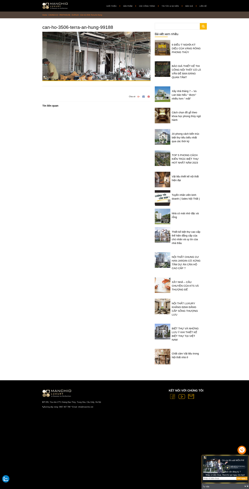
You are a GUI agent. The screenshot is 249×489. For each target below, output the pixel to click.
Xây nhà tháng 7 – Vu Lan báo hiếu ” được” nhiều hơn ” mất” (184, 95)
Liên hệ (203, 6)
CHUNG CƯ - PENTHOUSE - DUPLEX (63, 15)
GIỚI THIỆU (111, 6)
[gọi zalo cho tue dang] (5, 478)
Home (44, 15)
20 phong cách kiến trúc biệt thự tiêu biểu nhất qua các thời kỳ (185, 137)
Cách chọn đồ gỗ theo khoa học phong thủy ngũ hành (186, 116)
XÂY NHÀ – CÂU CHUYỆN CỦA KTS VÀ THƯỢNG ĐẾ (185, 286)
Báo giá (189, 6)
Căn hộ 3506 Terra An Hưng (91, 15)
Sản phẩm (127, 6)
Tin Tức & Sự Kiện (170, 6)
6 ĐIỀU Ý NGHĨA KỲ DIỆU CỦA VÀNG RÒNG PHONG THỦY (186, 48)
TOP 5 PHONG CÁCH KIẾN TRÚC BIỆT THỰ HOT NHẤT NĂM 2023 (185, 159)
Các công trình (147, 6)
